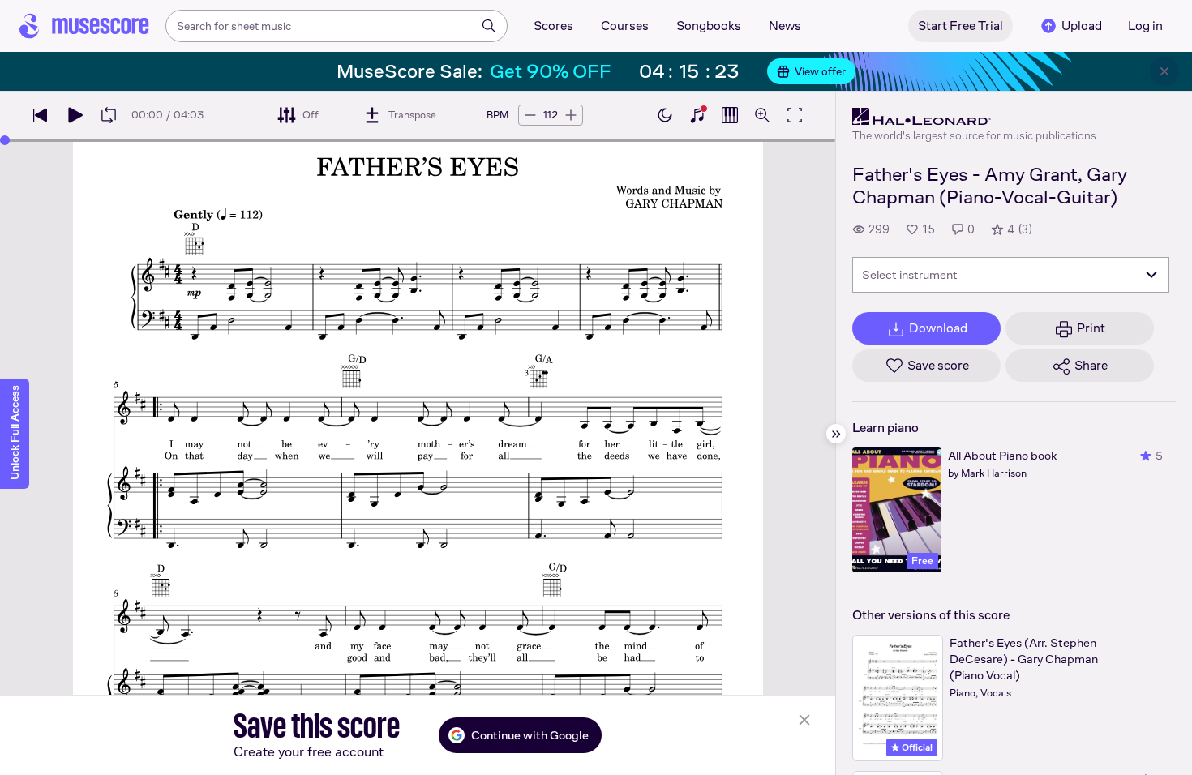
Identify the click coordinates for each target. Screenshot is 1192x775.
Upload (1081, 25)
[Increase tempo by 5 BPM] (571, 115)
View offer (820, 71)
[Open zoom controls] (762, 115)
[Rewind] (40, 115)
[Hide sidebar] (836, 433)
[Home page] (84, 26)
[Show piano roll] (730, 115)
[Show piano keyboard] (697, 115)
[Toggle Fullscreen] (794, 115)
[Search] (489, 26)
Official (916, 747)
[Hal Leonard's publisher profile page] (974, 117)
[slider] (5, 140)
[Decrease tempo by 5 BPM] (530, 115)
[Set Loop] (108, 115)
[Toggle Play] (74, 115)
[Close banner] (1164, 71)
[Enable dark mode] (665, 115)
